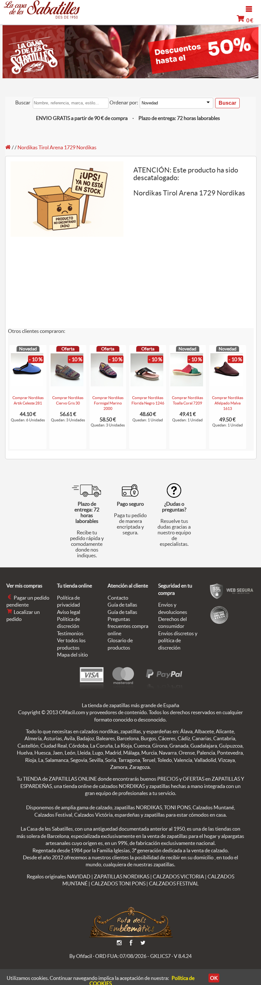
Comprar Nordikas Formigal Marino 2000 (107, 403)
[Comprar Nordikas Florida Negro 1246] (146, 384)
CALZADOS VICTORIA (178, 876)
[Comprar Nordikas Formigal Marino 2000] (107, 384)
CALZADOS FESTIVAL (174, 883)
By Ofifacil (80, 956)
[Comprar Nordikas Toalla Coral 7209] (186, 384)
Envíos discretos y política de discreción (177, 640)
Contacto (118, 598)
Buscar (22, 102)
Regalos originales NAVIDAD (58, 876)
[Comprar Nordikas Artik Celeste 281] (27, 384)
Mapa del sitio (72, 655)
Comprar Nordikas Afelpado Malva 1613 (227, 403)
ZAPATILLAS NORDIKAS (121, 876)
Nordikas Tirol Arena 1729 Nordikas (57, 147)
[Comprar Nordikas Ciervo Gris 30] (67, 384)
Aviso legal (68, 612)
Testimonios (70, 633)
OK (214, 978)
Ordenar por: (123, 102)
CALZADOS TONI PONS (118, 883)
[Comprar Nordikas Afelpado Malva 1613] (226, 384)
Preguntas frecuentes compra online (128, 626)
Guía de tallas (122, 605)
